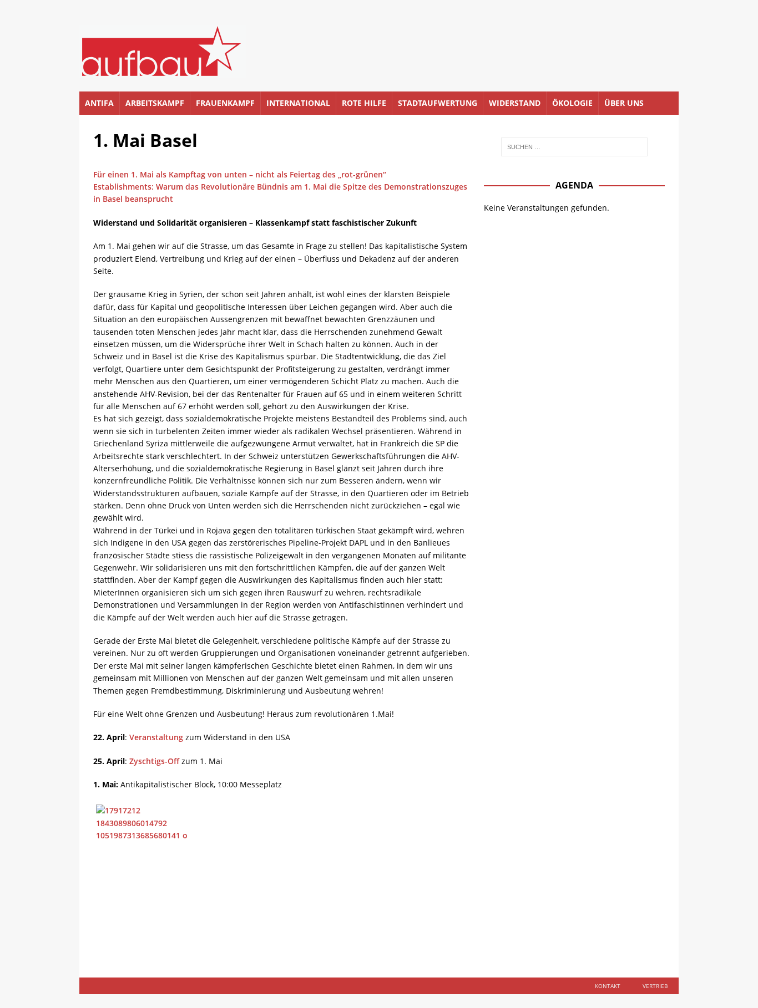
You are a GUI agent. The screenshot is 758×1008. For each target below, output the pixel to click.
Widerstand (514, 103)
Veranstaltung (156, 737)
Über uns (624, 103)
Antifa (99, 103)
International (298, 103)
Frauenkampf (225, 103)
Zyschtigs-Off (154, 761)
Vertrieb (655, 986)
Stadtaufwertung (437, 103)
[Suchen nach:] (574, 147)
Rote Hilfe (364, 103)
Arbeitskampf (154, 103)
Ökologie (572, 103)
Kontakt (607, 986)
